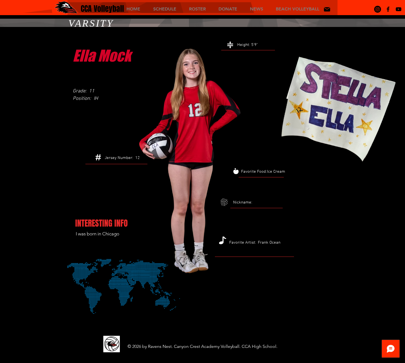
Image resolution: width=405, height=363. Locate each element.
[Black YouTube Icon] (398, 9)
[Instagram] (377, 9)
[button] (165, 8)
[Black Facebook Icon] (388, 9)
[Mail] (327, 9)
